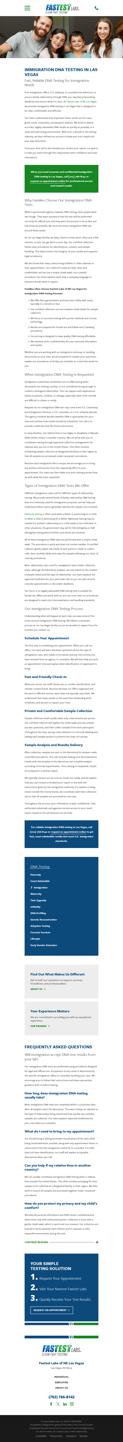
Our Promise (38, 1026)
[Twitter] (58, 1404)
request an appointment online (47, 181)
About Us (36, 989)
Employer (61, 1382)
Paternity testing (33, 514)
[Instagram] (72, 1404)
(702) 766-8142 (77, 176)
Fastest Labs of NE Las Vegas (81, 101)
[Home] (62, 8)
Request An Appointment (50, 1310)
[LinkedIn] (65, 1404)
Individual (61, 1377)
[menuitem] (61, 875)
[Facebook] (51, 1404)
